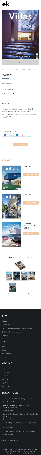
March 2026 (6, 386)
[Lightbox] (37, 63)
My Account (6, 354)
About (4, 321)
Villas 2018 (27, 195)
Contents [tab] (6, 103)
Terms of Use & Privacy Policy (26, 451)
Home (4, 346)
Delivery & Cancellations (11, 332)
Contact (5, 336)
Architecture (9, 410)
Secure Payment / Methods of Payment (17, 328)
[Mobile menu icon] (36, 4)
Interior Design (10, 401)
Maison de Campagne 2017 (29, 224)
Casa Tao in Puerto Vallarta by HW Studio (19, 432)
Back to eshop (21, 144)
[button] (9, 89)
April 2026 (6, 383)
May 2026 (6, 379)
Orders (4, 357)
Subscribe (6, 325)
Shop (4, 350)
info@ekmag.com (10, 451)
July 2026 (5, 372)
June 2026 (6, 376)
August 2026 (7, 369)
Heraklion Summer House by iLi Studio (18, 399)
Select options (30, 175)
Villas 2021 (27, 167)
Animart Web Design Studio (25, 453)
